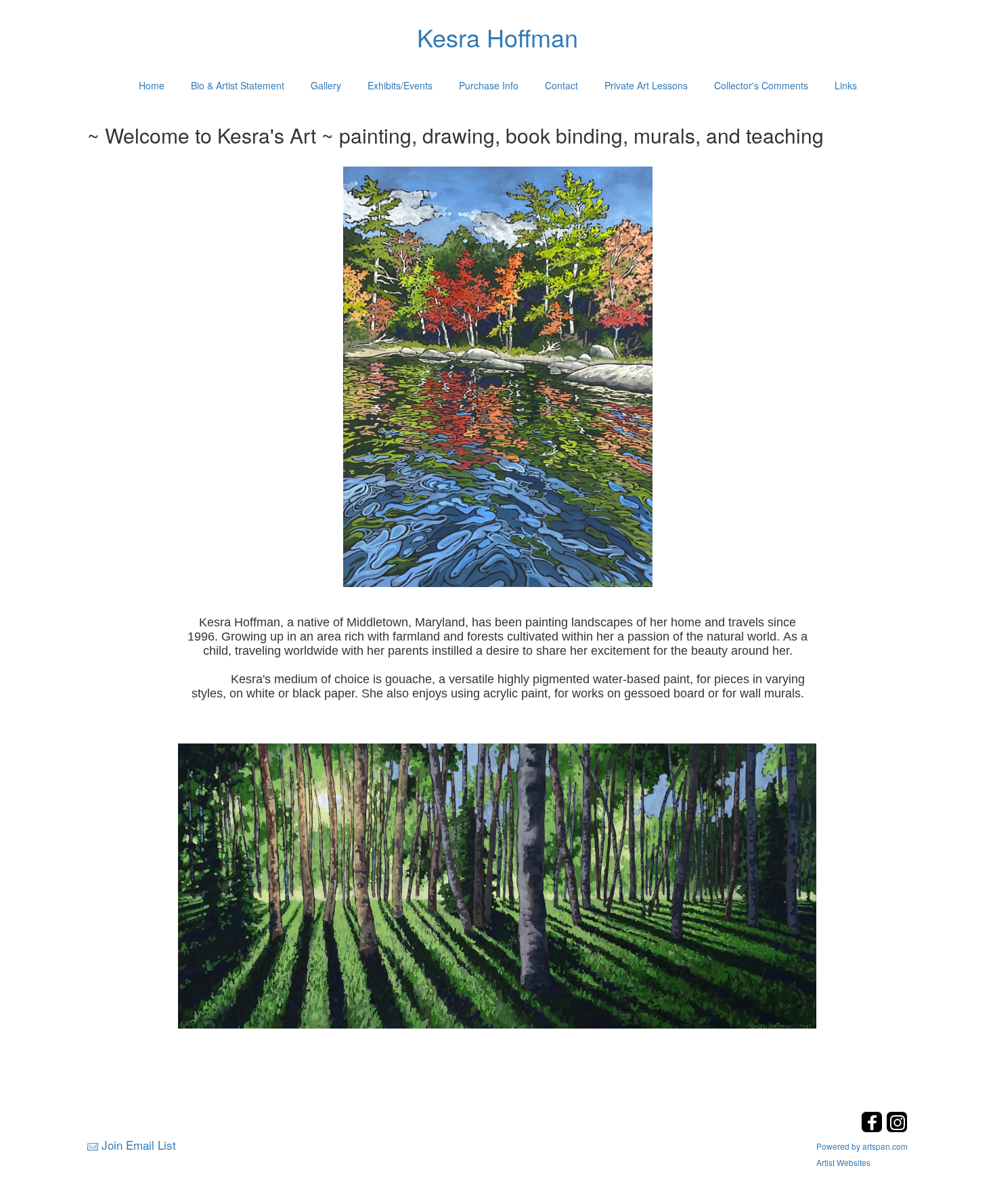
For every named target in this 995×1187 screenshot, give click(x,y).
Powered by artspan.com (862, 1146)
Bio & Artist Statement (237, 85)
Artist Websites (843, 1162)
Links (846, 85)
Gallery (326, 85)
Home (151, 85)
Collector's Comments (761, 85)
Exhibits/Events (400, 85)
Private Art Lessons (646, 85)
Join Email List (139, 1144)
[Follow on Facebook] (873, 1128)
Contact (561, 85)
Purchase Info (488, 85)
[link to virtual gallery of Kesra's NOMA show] (497, 885)
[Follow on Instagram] (897, 1128)
